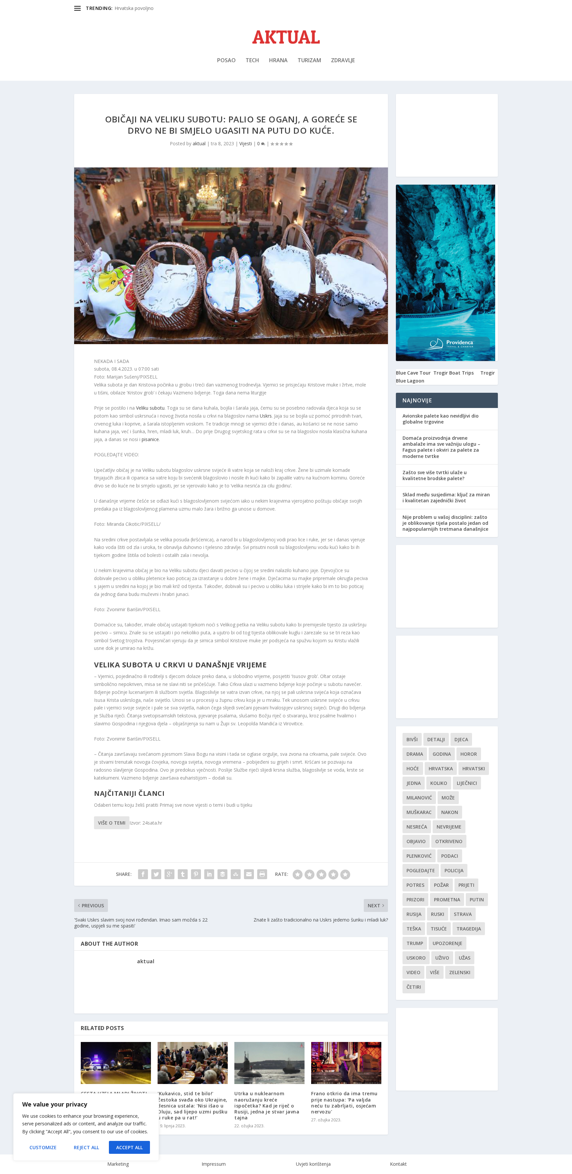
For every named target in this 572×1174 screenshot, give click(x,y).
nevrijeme (449, 827)
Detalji (436, 739)
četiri (413, 987)
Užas (464, 958)
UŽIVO (442, 958)
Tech (252, 61)
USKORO (416, 958)
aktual (199, 143)
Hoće (412, 768)
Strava (463, 914)
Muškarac (419, 812)
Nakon (449, 812)
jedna (413, 783)
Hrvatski (473, 768)
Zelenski (459, 972)
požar (441, 885)
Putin (477, 899)
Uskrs (266, 416)
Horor (468, 754)
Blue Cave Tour (413, 373)
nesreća (416, 827)
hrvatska (441, 768)
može (448, 797)
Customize (43, 1147)
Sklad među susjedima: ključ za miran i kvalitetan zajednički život (446, 497)
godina (442, 754)
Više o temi (111, 823)
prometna (447, 899)
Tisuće (439, 929)
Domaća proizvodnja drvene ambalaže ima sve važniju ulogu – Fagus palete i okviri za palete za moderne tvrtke (441, 447)
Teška (413, 929)
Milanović (419, 797)
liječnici (467, 783)
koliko (438, 783)
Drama (414, 754)
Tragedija (468, 929)
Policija (454, 870)
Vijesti (245, 143)
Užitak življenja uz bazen (141, 8)
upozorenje (447, 943)
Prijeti (466, 885)
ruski (437, 914)
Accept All (129, 1147)
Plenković (419, 856)
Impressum (214, 1164)
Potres (415, 885)
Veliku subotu (150, 408)
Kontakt (398, 1164)
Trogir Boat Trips (453, 373)
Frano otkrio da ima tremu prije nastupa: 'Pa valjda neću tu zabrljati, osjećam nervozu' (344, 1102)
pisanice (150, 439)
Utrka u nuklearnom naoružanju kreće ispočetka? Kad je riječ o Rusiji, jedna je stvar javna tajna (266, 1105)
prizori (415, 899)
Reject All (86, 1147)
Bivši (412, 739)
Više (435, 972)
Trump (414, 943)
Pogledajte (420, 870)
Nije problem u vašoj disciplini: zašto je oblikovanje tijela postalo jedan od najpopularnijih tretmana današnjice (445, 523)
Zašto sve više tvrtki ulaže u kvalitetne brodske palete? (435, 475)
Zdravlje (343, 61)
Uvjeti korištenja (313, 1164)
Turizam (309, 61)
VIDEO (413, 972)
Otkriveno (448, 841)
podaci (449, 856)
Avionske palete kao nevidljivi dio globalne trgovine (441, 419)
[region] (86, 1127)
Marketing (118, 1164)
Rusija (413, 914)
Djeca (461, 739)
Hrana (278, 61)
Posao (226, 61)
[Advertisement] (447, 135)
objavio (416, 841)
